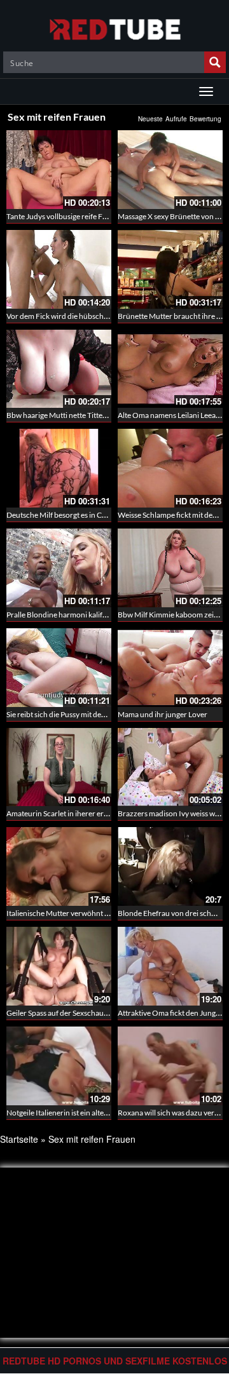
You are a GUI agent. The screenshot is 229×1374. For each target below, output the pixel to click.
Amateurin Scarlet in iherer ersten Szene (72, 813)
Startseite (19, 1139)
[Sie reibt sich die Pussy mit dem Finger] (58, 667)
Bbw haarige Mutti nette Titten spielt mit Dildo (82, 415)
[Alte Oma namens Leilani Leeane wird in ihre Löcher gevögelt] (170, 369)
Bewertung (205, 118)
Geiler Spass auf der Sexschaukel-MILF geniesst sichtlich (98, 1013)
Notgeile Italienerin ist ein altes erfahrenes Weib (84, 1112)
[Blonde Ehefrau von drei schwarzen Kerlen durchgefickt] (170, 866)
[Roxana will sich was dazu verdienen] (170, 1066)
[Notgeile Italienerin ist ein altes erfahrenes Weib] (58, 1066)
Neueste (150, 118)
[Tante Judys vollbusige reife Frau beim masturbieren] (58, 169)
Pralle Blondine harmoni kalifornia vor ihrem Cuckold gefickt (106, 614)
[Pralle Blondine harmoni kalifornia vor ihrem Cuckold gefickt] (58, 568)
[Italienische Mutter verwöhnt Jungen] (58, 866)
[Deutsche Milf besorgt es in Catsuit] (58, 468)
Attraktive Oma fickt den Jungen (171, 1013)
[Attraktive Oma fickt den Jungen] (170, 966)
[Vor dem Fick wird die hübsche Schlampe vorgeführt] (58, 269)
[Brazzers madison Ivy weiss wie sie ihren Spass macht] (170, 765)
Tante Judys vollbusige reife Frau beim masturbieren (92, 216)
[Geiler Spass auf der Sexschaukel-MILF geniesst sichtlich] (58, 966)
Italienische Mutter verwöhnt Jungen (67, 913)
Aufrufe (176, 118)
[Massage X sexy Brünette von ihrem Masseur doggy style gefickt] (170, 169)
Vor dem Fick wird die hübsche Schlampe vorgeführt (92, 316)
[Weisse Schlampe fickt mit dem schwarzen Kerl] (170, 468)
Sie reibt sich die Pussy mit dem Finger (68, 714)
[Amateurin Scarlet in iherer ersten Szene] (58, 767)
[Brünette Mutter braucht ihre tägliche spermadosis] (170, 269)
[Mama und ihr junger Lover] (170, 667)
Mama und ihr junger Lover (162, 714)
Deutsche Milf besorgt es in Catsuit (63, 515)
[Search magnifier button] (215, 62)
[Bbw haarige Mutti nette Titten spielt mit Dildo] (58, 369)
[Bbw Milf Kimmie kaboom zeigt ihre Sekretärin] (170, 568)
